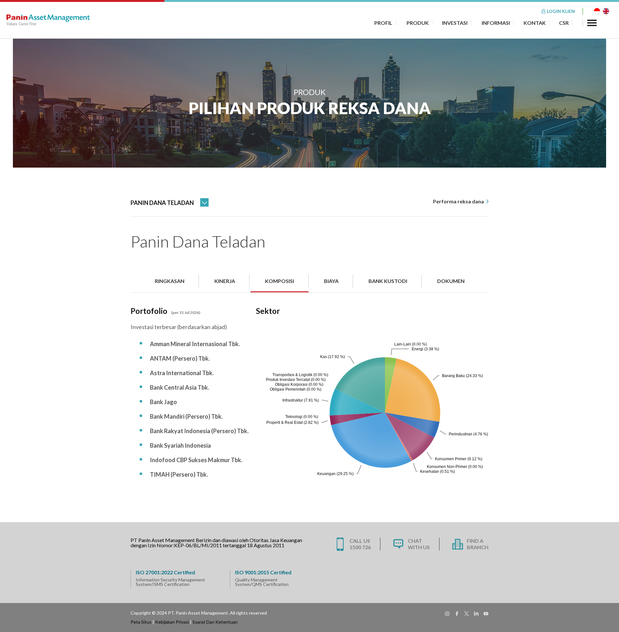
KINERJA (224, 281)
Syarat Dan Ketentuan (215, 622)
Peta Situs (141, 622)
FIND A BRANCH (477, 544)
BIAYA (331, 281)
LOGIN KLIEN (561, 11)
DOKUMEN (451, 281)
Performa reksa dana (459, 201)
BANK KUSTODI (387, 281)
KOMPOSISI (279, 281)
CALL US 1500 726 (360, 544)
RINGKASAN (169, 281)
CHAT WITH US (419, 544)
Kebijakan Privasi (172, 622)
